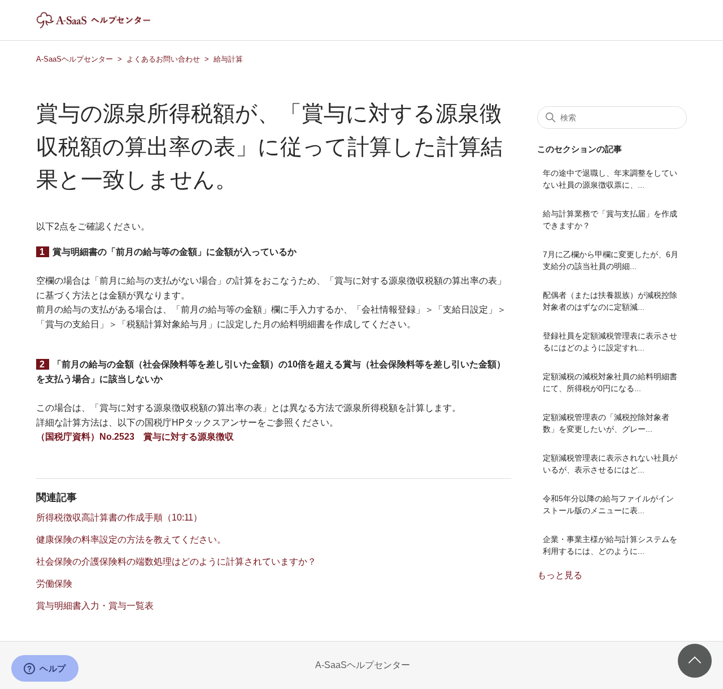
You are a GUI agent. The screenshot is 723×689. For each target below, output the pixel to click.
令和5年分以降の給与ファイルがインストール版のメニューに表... (608, 504)
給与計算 (228, 59)
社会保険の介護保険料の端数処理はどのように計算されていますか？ (176, 561)
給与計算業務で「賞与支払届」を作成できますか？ (610, 219)
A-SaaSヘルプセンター (74, 59)
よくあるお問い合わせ (163, 59)
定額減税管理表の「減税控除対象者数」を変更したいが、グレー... (606, 423)
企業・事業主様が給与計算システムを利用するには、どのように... (610, 545)
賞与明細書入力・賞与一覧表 (95, 605)
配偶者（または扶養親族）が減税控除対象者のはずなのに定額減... (610, 301)
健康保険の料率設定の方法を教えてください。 (131, 539)
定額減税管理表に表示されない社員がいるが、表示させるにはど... (610, 463)
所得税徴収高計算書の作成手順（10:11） (119, 517)
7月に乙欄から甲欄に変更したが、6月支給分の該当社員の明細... (610, 260)
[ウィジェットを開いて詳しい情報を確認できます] (45, 669)
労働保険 (54, 583)
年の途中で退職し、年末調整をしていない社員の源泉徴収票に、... (610, 178)
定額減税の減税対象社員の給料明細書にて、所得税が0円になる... (610, 382)
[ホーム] (103, 26)
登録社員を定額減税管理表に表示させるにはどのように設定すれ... (610, 341)
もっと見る (559, 575)
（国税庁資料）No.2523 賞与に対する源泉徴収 (135, 436)
